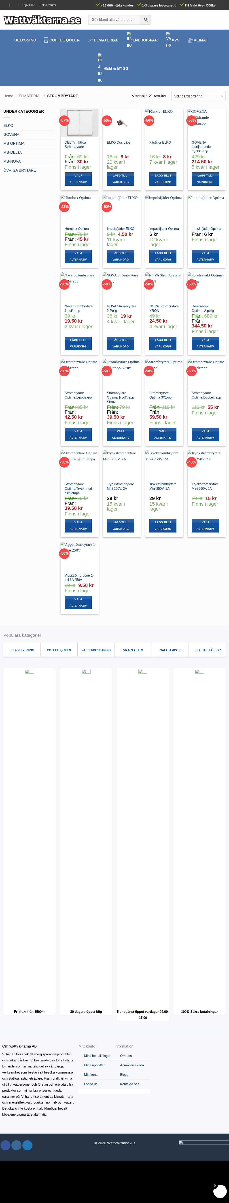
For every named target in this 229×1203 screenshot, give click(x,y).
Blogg (124, 1074)
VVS (175, 40)
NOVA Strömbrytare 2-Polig (121, 308)
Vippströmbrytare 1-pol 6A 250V (79, 577)
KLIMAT (201, 40)
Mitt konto (91, 1074)
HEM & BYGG (116, 68)
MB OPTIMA (13, 143)
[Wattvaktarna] (42, 20)
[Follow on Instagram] (16, 1145)
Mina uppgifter (94, 1065)
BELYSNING (25, 40)
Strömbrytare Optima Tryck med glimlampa (78, 488)
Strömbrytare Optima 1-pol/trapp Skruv (120, 397)
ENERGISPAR (145, 40)
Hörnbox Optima (77, 229)
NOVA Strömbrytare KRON (164, 308)
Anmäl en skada (132, 1065)
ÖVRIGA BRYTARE (19, 170)
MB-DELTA (12, 152)
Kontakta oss (129, 1084)
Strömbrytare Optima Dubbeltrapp (206, 395)
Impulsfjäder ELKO (121, 229)
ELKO (8, 125)
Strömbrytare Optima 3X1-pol (160, 395)
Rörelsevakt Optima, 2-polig (203, 308)
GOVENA (11, 134)
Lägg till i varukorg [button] (120, 179)
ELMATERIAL (106, 40)
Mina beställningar (97, 1056)
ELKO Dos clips (118, 142)
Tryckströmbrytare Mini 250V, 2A (120, 486)
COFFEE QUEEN (64, 40)
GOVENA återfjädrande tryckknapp (201, 146)
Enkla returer (48, 5)
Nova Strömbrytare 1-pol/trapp (79, 308)
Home (8, 96)
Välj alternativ (78, 179)
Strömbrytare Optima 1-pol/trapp (78, 395)
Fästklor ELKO (160, 142)
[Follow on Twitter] (27, 1145)
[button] (215, 20)
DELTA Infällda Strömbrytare (75, 144)
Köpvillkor (28, 5)
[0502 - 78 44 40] (14, 5)
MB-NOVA (12, 161)
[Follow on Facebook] (5, 1145)
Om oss (126, 1056)
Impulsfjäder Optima (164, 229)
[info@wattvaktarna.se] (5, 5)
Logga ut (90, 1084)
